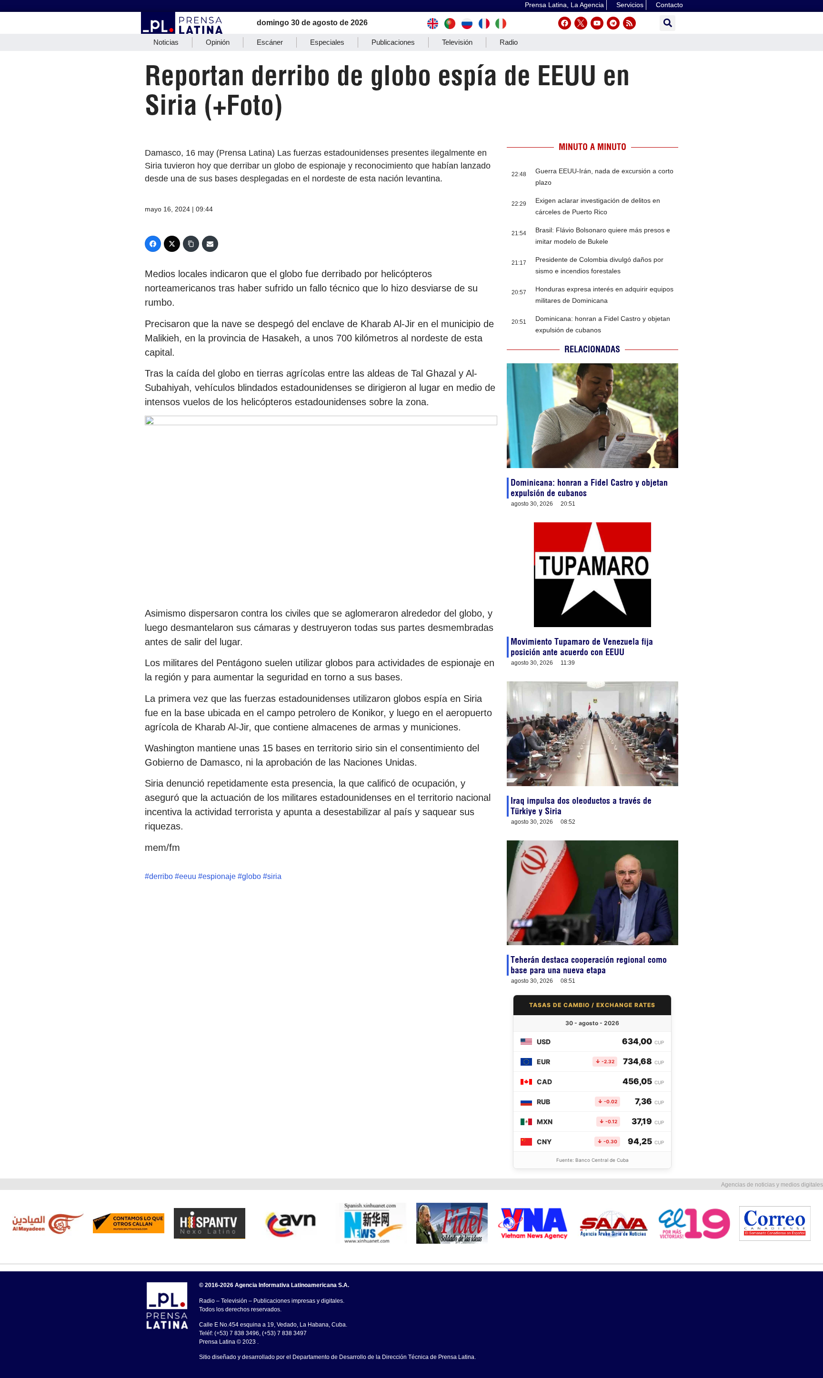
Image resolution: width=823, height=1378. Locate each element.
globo (251, 876)
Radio (509, 42)
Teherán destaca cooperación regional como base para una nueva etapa (589, 965)
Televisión (457, 42)
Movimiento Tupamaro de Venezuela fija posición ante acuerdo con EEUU (582, 647)
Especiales (327, 42)
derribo (161, 876)
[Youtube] (597, 23)
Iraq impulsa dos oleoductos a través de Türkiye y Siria (581, 806)
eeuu (187, 876)
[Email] (210, 244)
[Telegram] (613, 23)
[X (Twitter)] (172, 244)
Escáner (270, 42)
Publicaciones (393, 42)
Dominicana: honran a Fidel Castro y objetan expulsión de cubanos (589, 488)
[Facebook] (564, 23)
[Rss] (629, 23)
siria (274, 876)
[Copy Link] (191, 244)
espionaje (219, 876)
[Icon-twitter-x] (580, 23)
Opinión (218, 42)
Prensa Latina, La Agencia (564, 5)
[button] (667, 23)
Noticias (166, 42)
